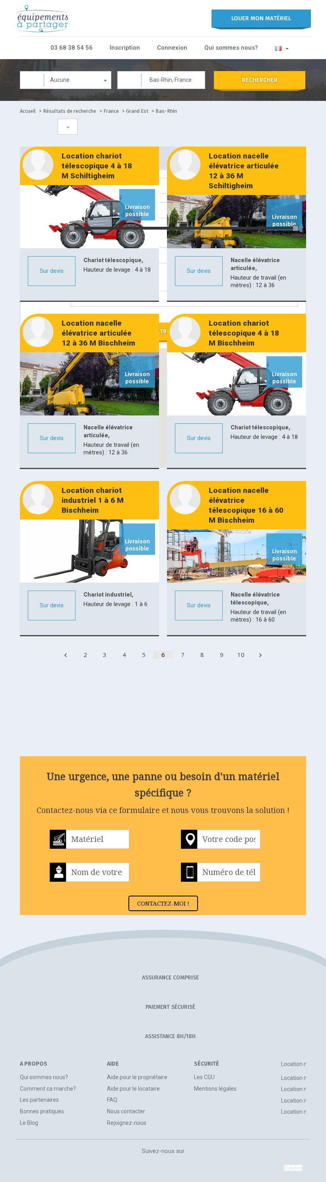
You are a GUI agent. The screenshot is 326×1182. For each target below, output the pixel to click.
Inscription (125, 47)
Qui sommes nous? (231, 47)
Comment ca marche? (48, 1088)
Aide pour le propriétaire (137, 1077)
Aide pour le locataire (133, 1088)
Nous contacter (126, 1111)
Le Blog (29, 1123)
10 (240, 655)
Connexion (172, 47)
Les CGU (204, 1077)
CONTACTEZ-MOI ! (163, 903)
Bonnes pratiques (42, 1111)
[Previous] (66, 655)
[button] (282, 48)
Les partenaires (39, 1100)
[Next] (260, 655)
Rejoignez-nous (126, 1123)
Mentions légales (215, 1088)
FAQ (112, 1100)
